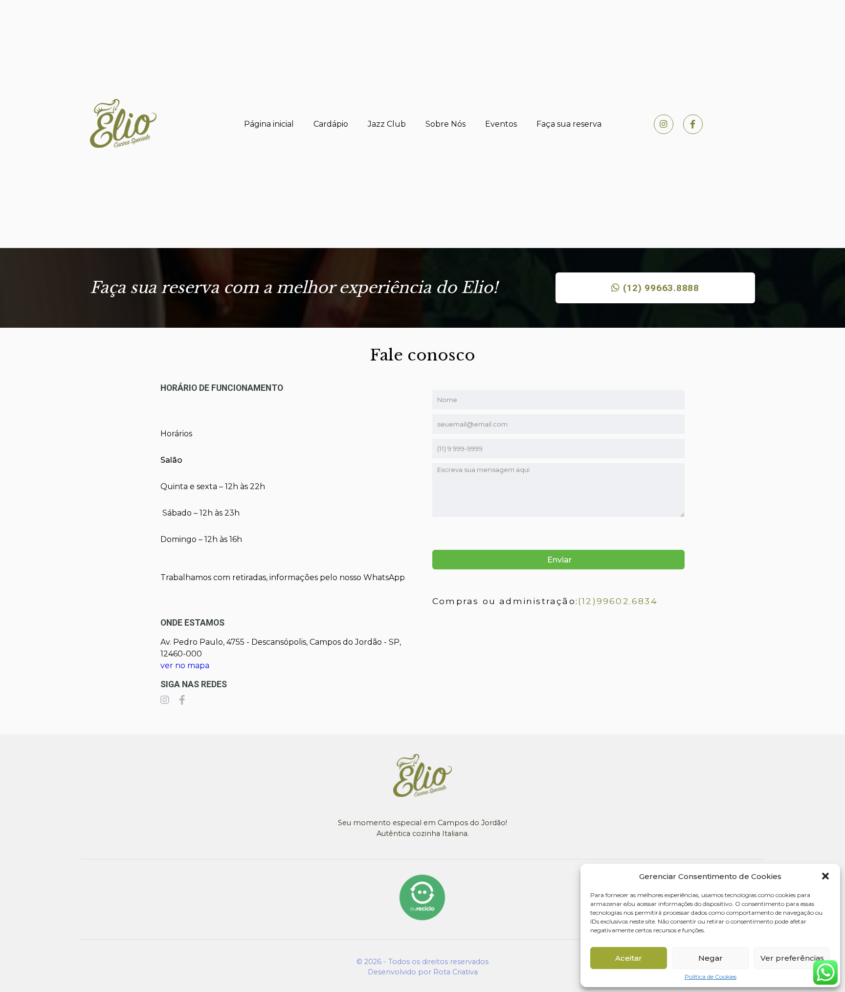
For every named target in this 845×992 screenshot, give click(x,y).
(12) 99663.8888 (659, 287)
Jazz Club (387, 124)
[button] (825, 876)
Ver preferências (792, 958)
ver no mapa (184, 665)
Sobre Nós (445, 124)
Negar (710, 958)
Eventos (501, 124)
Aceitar (628, 958)
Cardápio (330, 124)
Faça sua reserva (568, 124)
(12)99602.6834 (618, 601)
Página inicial (269, 124)
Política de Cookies (710, 977)
